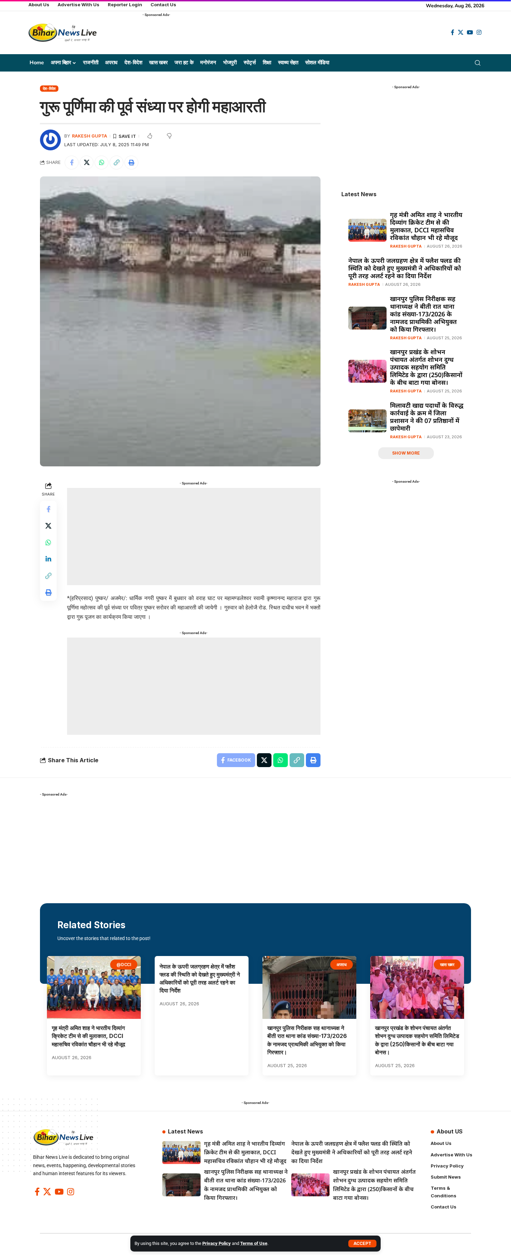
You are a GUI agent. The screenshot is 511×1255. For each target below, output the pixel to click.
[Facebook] (452, 32)
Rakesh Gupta (89, 136)
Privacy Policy (216, 1243)
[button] (362, 1243)
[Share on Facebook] (72, 162)
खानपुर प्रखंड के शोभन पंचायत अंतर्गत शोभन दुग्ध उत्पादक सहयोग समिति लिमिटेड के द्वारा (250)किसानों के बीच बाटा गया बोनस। (426, 367)
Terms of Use (253, 1243)
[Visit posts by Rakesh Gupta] (50, 140)
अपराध (341, 964)
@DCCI (123, 964)
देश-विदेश (49, 88)
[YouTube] (470, 32)
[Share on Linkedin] (48, 559)
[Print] (131, 162)
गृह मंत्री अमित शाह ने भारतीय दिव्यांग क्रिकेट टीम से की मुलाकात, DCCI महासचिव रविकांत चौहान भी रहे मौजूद (426, 226)
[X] (460, 32)
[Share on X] (87, 162)
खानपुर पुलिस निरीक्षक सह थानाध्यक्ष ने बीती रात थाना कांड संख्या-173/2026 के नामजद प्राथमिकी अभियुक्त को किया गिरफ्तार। (423, 313)
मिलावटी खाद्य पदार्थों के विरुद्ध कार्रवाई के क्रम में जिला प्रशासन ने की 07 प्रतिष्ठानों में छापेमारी (426, 416)
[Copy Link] (116, 162)
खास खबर (447, 964)
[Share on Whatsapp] (101, 162)
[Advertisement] (269, 35)
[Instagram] (479, 32)
